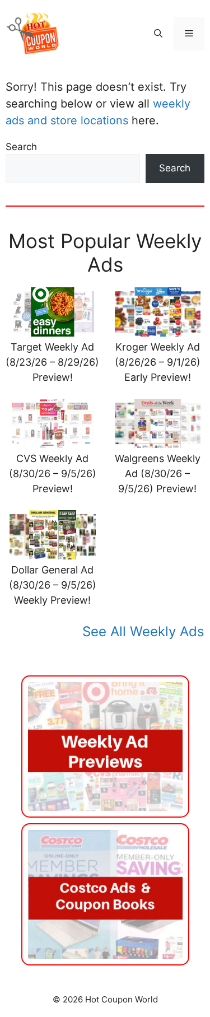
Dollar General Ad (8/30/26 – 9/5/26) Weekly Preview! (52, 585)
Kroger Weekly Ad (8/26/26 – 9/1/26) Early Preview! (157, 362)
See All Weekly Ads (143, 631)
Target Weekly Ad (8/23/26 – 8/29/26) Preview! (52, 362)
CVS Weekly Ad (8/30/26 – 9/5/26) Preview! (52, 473)
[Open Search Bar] (158, 33)
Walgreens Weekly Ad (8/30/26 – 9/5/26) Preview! (157, 473)
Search (21, 146)
